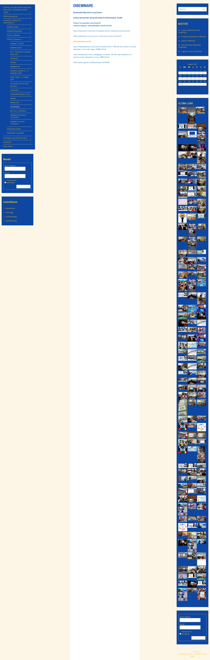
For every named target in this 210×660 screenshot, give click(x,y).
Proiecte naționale (13, 35)
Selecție (13, 62)
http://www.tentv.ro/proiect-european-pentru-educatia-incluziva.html (101, 31)
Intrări (9, 212)
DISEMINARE (15, 107)
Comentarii (11, 217)
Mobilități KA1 (15, 67)
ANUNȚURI (7, 142)
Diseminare (14, 90)
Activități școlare (12, 27)
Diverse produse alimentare (191, 45)
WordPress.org (11, 221)
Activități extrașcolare (14, 31)
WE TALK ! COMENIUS (18, 111)
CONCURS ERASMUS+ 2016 (20, 94)
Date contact (8, 146)
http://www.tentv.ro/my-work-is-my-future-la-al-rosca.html (97, 36)
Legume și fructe (187, 51)
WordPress (197, 652)
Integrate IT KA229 (17, 43)
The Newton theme (185, 654)
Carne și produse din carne (190, 30)
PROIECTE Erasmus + (14, 39)
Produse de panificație (189, 37)
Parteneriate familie (14, 129)
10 (180, 76)
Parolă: (7, 173)
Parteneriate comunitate (15, 133)
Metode (13, 98)
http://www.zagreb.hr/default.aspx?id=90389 (91, 62)
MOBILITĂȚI (14, 103)
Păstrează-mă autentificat (11, 181)
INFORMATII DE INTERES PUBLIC (15, 138)
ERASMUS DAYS (16, 48)
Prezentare (14, 58)
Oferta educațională (10, 16)
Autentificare (23, 186)
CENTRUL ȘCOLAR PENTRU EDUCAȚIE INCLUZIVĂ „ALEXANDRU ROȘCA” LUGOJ (17, 9)
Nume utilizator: (10, 166)
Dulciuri (184, 41)
